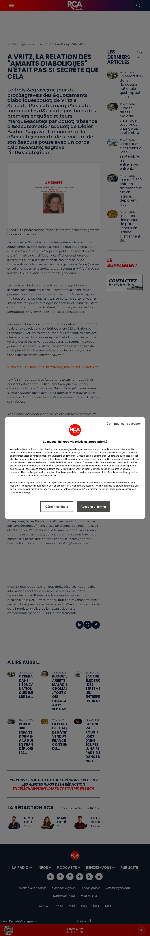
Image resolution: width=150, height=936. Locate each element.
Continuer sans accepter (124, 423)
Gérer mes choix (56, 506)
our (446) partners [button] (27, 449)
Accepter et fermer (93, 506)
